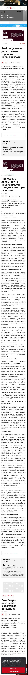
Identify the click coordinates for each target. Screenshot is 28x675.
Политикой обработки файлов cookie (10, 665)
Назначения (22, 43)
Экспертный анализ (8, 595)
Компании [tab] (22, 23)
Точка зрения (10, 174)
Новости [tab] (13, 23)
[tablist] (13, 23)
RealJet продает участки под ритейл (13, 148)
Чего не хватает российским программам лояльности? (13, 567)
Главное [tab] (4, 23)
